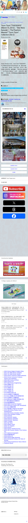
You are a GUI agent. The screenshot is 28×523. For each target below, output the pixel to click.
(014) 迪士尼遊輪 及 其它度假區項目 (14, 396)
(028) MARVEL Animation (11, 418)
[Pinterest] (23, 12)
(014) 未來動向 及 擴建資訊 (11, 394)
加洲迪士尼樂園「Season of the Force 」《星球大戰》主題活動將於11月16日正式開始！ (13, 145)
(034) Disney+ (8, 427)
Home (2, 22)
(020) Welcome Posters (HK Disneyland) (15, 405)
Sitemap (15, 511)
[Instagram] (19, 12)
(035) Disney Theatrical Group (12, 428)
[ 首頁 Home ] (3, 511)
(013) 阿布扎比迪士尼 (10, 392)
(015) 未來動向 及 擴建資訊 (11, 397)
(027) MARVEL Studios (10, 417)
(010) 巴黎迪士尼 (8, 387)
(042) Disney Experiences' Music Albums (15, 441)
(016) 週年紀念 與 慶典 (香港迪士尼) (14, 399)
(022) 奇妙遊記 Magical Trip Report (13, 408)
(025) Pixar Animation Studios (12, 414)
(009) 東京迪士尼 (8, 386)
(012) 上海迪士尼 (8, 391)
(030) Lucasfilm (8, 421)
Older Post (14, 168)
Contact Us (16, 513)
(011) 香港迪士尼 (8, 389)
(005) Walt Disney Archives (11, 380)
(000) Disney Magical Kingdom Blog (14, 371)
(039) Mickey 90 (8, 436)
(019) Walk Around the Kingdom (12, 404)
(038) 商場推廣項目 (9, 434)
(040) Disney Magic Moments (12, 437)
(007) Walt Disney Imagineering (12, 383)
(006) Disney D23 (9, 381)
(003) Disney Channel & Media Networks (15, 375)
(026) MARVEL (8, 416)
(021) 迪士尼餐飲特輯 (10, 407)
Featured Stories (8, 443)
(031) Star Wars (3, 23)
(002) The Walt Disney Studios (12, 374)
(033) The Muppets (9, 426)
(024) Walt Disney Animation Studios (14, 413)
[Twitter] (21, 12)
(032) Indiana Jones (9, 424)
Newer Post (14, 165)
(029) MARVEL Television (11, 420)
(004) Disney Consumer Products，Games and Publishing (14, 22)
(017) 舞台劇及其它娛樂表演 (12, 401)
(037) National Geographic (11, 433)
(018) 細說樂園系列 (9, 402)
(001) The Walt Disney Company (13, 372)
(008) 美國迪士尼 (8, 384)
